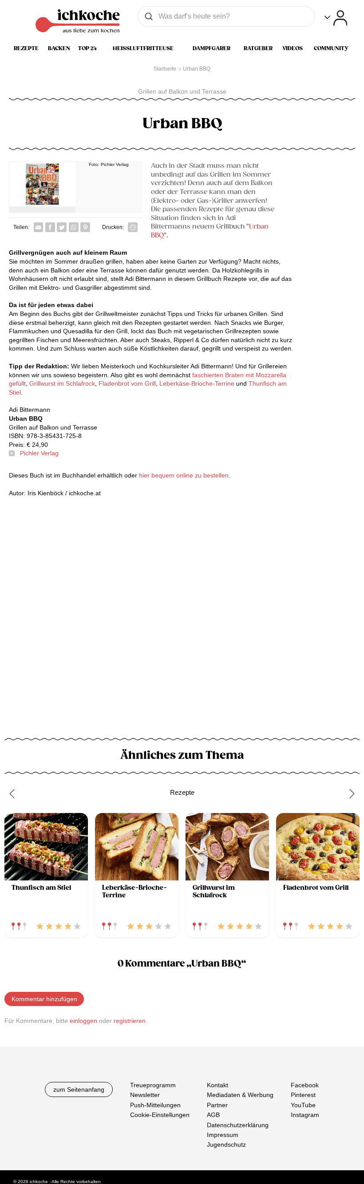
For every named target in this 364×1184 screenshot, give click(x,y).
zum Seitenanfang (78, 1089)
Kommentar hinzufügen (44, 998)
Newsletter (145, 1094)
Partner (217, 1104)
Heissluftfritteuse (143, 48)
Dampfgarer (211, 48)
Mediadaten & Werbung (240, 1094)
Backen (59, 48)
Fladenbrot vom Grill (127, 383)
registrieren (130, 1020)
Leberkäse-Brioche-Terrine (196, 383)
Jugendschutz (226, 1144)
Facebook (305, 1085)
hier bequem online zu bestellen (184, 475)
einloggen (83, 1020)
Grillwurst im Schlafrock (62, 383)
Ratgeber (258, 48)
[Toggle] (336, 18)
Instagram (305, 1114)
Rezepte (26, 48)
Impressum (222, 1134)
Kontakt (217, 1085)
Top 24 (87, 48)
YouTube (303, 1104)
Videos (292, 48)
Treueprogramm (153, 1085)
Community (331, 48)
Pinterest (303, 1094)
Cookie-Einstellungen (160, 1115)
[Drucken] (133, 227)
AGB (213, 1114)
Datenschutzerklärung (238, 1124)
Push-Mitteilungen (155, 1104)
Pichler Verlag (39, 453)
